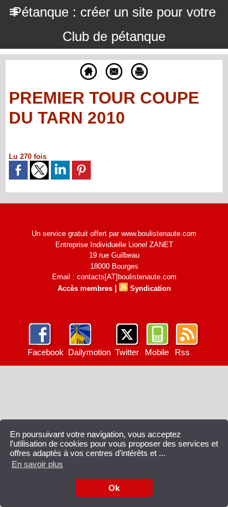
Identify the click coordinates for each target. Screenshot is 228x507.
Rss (182, 352)
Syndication (150, 288)
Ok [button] (114, 488)
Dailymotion (89, 352)
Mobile (157, 352)
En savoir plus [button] (37, 464)
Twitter (127, 352)
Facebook (46, 352)
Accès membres (85, 288)
